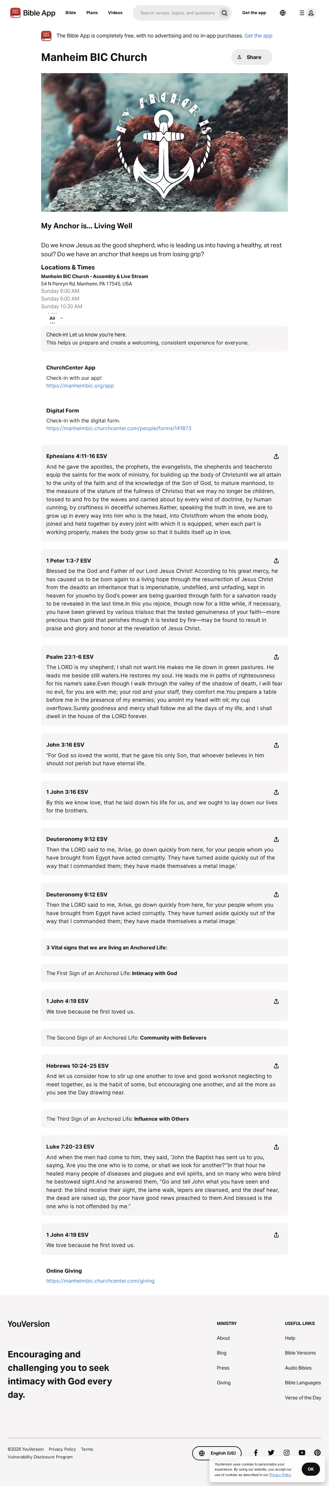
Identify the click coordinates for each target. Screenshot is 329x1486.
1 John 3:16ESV (67, 792)
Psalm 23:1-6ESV (70, 657)
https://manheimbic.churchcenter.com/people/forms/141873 (118, 428)
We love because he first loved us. (90, 1011)
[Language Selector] (282, 12)
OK (311, 1469)
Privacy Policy (62, 1449)
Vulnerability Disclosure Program (40, 1456)
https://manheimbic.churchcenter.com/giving (100, 1281)
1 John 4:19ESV (67, 1001)
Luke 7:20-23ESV (70, 1146)
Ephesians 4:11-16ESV (76, 456)
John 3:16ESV (65, 745)
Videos (115, 12)
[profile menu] (306, 12)
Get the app (254, 12)
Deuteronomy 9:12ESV (77, 839)
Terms (87, 1449)
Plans (92, 12)
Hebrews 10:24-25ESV (77, 1066)
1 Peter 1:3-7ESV (68, 560)
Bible (71, 12)
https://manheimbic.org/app (80, 385)
